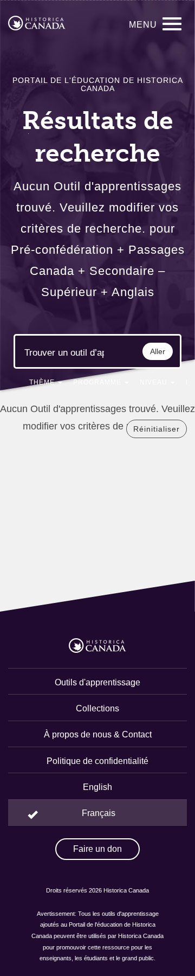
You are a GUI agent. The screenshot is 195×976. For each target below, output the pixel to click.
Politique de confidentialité (97, 761)
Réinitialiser (156, 429)
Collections (97, 708)
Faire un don (97, 848)
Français (98, 813)
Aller (157, 351)
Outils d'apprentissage (97, 682)
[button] (45, 384)
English (97, 787)
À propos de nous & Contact (98, 734)
